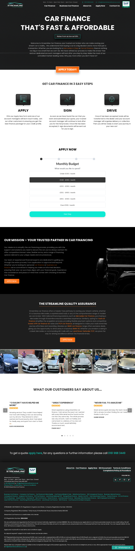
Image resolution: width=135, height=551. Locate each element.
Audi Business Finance (65, 498)
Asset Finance (20, 498)
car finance (39, 265)
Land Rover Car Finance (49, 500)
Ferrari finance (87, 48)
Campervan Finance (11, 496)
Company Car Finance (27, 494)
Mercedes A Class (71, 48)
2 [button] (64, 435)
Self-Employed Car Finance (106, 498)
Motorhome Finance (79, 494)
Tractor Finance (112, 496)
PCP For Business (9, 498)
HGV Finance (63, 500)
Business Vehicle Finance (112, 494)
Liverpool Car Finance (26, 496)
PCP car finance (65, 323)
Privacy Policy (8, 485)
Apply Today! (67, 69)
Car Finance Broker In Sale (63, 494)
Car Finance (49, 6)
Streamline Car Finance (13, 4)
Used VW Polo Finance (11, 500)
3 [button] (67, 435)
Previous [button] (5, 410)
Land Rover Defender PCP (83, 331)
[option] (25, 416)
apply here (35, 453)
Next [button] (130, 410)
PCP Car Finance (39, 496)
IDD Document (105, 468)
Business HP (30, 498)
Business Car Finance (69, 6)
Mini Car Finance (41, 498)
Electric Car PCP (83, 496)
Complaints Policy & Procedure (117, 470)
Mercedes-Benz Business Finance (85, 498)
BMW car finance (75, 326)
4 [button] (70, 435)
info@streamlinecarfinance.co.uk (109, 2)
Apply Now (100, 6)
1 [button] (62, 435)
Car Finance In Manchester (44, 494)
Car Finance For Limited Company (79, 500)
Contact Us (114, 6)
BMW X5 (76, 328)
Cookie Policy (18, 485)
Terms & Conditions (29, 485)
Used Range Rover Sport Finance (30, 500)
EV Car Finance (123, 496)
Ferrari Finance (52, 498)
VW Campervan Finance (95, 494)
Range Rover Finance (70, 496)
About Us (87, 6)
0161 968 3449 (88, 2)
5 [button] (73, 435)
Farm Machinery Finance (98, 496)
